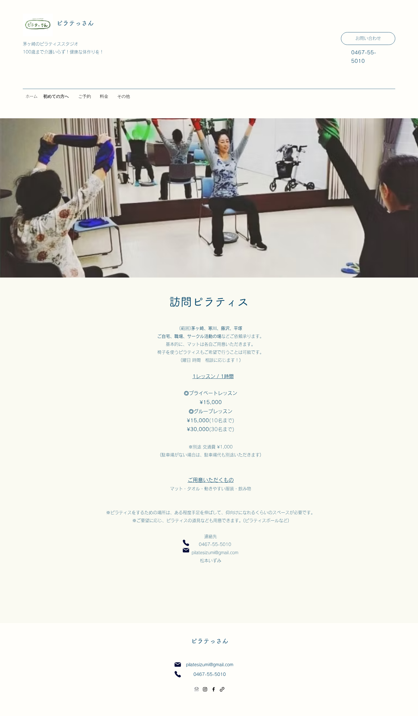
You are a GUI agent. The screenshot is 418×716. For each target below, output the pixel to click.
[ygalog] (222, 689)
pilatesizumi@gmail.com (210, 553)
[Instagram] (205, 689)
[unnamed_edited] (196, 689)
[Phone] (186, 543)
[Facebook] (213, 689)
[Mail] (186, 550)
